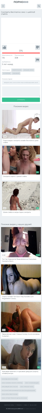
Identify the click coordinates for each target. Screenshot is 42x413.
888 (21, 2)
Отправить (21, 99)
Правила (19, 405)
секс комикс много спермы (12, 383)
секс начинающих (32, 383)
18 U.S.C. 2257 (33, 405)
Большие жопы (28, 70)
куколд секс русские (9, 379)
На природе (6, 73)
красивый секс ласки (10, 386)
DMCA (25, 405)
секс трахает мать (26, 386)
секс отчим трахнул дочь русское (14, 398)
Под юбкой (16, 73)
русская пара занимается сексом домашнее (18, 390)
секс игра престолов (9, 394)
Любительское (16, 70)
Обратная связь (9, 405)
